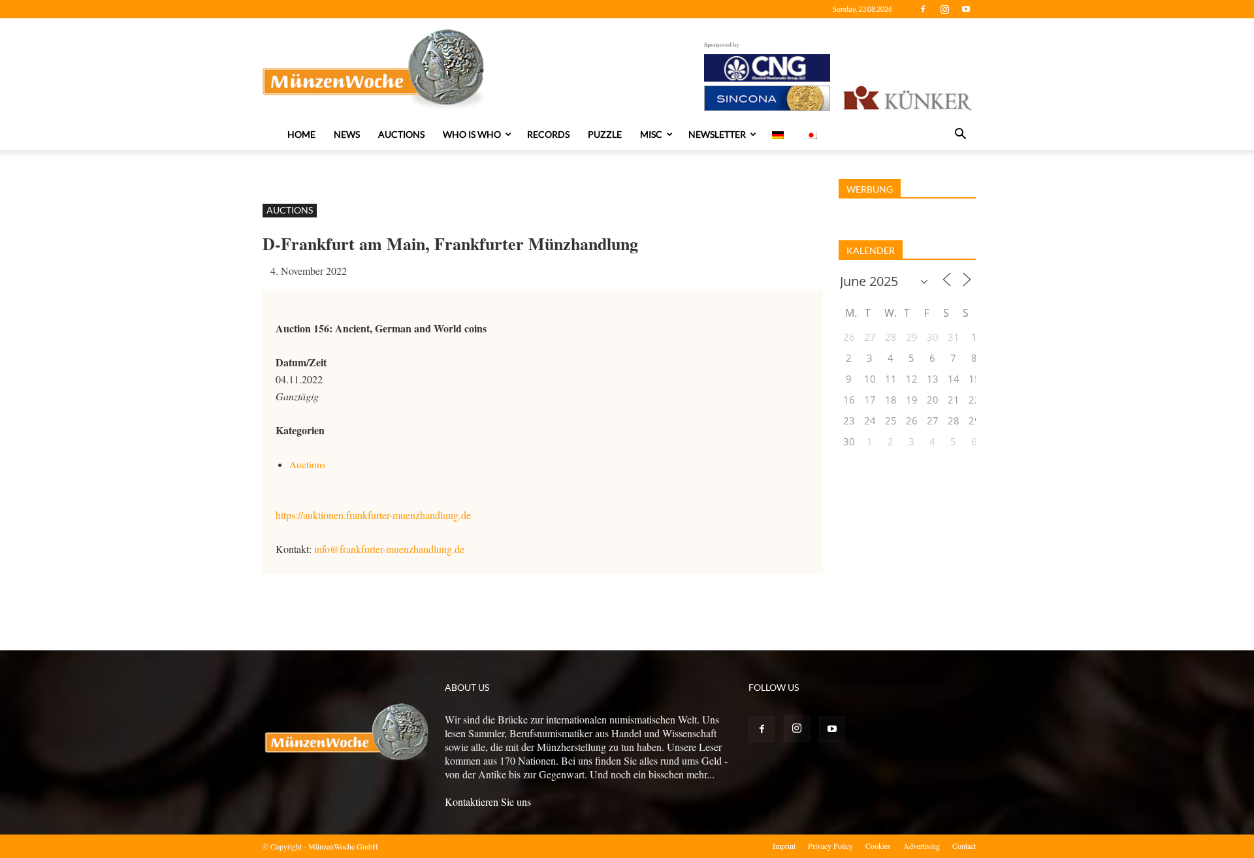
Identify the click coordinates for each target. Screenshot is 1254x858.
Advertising (921, 845)
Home (301, 134)
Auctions (401, 134)
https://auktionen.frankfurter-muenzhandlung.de (373, 515)
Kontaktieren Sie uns (488, 801)
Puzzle (605, 134)
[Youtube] (966, 9)
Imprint (784, 845)
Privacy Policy (830, 845)
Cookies (878, 845)
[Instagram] (944, 9)
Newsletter (717, 134)
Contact (964, 845)
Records (548, 134)
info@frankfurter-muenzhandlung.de (389, 549)
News (347, 134)
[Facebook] (923, 9)
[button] (960, 135)
